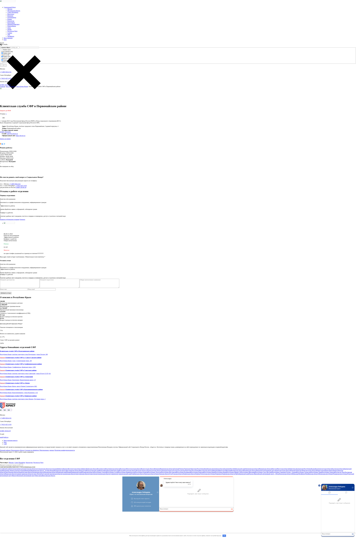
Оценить (22, 219)
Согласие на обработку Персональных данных (39, 450)
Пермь (9, 29)
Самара (9, 33)
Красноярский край (113, 470)
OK (224, 535)
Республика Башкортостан (126, 472)
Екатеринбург (11, 17)
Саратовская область (55, 474)
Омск (9, 28)
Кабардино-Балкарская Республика (300, 469)
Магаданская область (205, 470)
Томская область (164, 474)
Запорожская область (252, 469)
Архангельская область (29, 469)
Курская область (141, 470)
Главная (2, 86)
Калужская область (338, 469)
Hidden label (7, 50)
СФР (5, 444)
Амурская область (16, 469)
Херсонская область (285, 474)
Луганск (175, 470)
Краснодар (10, 21)
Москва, (11, 462)
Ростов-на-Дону (12, 31)
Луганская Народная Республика (188, 470)
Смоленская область (103, 474)
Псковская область (88, 472)
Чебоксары (295, 474)
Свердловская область (82, 474)
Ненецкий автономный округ (265, 470)
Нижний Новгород (13, 24)
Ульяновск (218, 474)
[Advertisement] (55, 525)
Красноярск (11, 22)
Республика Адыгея (100, 472)
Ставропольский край (124, 474)
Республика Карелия (197, 472)
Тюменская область (189, 474)
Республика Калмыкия (183, 472)
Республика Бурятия (141, 472)
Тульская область (177, 474)
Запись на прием (5, 139)
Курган (121, 470)
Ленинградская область (154, 470)
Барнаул (65, 469)
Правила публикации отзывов (9, 219)
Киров (52, 470)
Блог (5, 39)
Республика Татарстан (303, 472)
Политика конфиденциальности (65, 450)
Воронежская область (167, 469)
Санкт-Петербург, (19, 462)
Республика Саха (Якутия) (263, 472)
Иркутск (274, 469)
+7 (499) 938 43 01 (5, 72)
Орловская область (38, 472)
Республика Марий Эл (233, 472)
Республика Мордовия (248, 472)
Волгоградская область (133, 469)
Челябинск (10, 36)
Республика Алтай (112, 472)
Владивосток (101, 469)
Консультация (8, 38)
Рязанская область (10, 474)
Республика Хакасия (328, 472)
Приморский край (76, 472)
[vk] (2, 410)
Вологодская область (147, 469)
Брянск (84, 469)
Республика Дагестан (154, 472)
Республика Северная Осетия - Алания (284, 472)
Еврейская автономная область (214, 469)
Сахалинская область (68, 474)
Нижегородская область (282, 470)
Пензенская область (50, 472)
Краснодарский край (92, 470)
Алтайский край (5, 469)
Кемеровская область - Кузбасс (40, 470)
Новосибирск (11, 26)
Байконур (60, 469)
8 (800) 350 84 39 (5, 85)
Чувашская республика (340, 474)
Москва (9, 9)
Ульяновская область (228, 474)
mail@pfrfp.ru (4, 437)
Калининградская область (323, 469)
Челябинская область (312, 474)
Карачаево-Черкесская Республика (14, 470)
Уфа (8, 34)
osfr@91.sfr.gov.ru (12, 133)
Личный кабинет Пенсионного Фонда (12, 450)
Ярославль (38, 475)
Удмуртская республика (207, 474)
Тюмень (197, 474)
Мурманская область (249, 470)
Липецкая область (167, 470)
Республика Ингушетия (168, 472)
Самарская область (27, 474)
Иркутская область (283, 469)
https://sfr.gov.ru (20, 135)
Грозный (176, 469)
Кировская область (60, 470)
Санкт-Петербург (12, 12)
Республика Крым (22, 86)
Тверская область (149, 474)
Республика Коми (209, 472)
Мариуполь (222, 470)
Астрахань (53, 469)
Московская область (13, 11)
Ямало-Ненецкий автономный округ (23, 475)
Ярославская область (48, 475)
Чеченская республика (326, 474)
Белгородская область (75, 469)
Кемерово (28, 470)
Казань (9, 19)
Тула (170, 474)
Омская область (13, 472)
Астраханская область (43, 469)
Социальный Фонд (10, 7)
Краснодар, (29, 462)
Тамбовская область (137, 474)
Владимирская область (112, 469)
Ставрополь (114, 474)
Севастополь (93, 474)
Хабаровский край (243, 474)
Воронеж (10, 16)
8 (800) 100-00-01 (5, 132)
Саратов (46, 474)
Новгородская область (309, 470)
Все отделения (10, 86)
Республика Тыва (316, 472)
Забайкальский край (239, 469)
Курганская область (130, 470)
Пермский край (61, 472)
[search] (1, 65)
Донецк (181, 469)
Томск (157, 474)
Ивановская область (265, 469)
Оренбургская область (25, 472)
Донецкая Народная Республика (194, 469)
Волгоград (10, 14)
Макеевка (215, 470)
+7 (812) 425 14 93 (5, 78)
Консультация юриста (10, 440)
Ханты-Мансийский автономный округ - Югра (264, 474)
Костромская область (73, 470)
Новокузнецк (320, 470)
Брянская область (91, 469)
